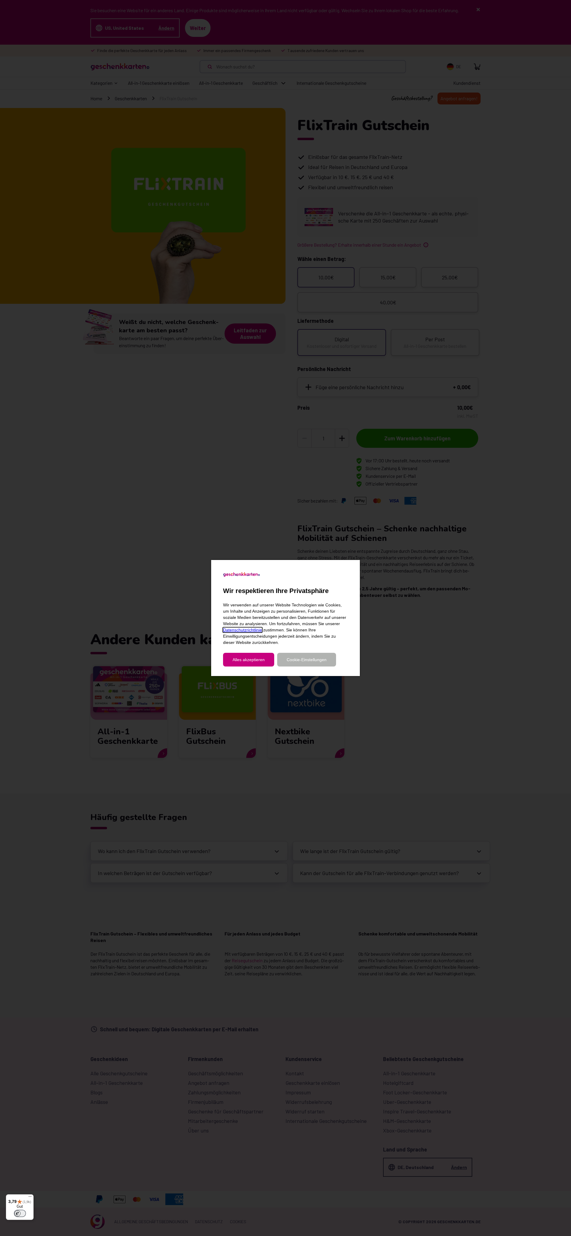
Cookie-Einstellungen (307, 659)
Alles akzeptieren (249, 659)
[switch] (20, 1213)
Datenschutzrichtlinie (242, 630)
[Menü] (30, 1197)
